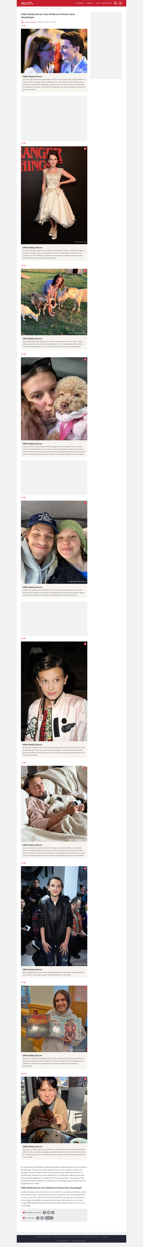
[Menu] (120, 3)
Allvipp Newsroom (31, 22)
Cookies (104, 1237)
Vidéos (90, 3)
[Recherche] (115, 3)
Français (106, 3)
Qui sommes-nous (43, 1237)
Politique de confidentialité (66, 1237)
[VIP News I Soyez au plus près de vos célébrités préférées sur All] (47, 3)
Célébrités (30, 8)
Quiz (98, 3)
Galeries (79, 3)
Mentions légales (89, 1237)
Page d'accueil (24, 8)
